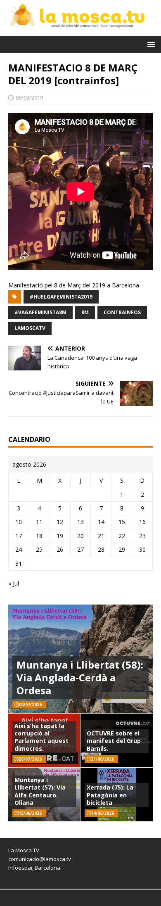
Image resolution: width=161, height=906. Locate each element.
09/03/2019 (29, 97)
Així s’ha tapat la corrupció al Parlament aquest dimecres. (41, 737)
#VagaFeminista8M (40, 312)
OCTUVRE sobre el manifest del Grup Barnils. (114, 740)
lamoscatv (29, 328)
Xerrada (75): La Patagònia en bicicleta (110, 794)
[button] (149, 44)
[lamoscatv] (80, 31)
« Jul (13, 583)
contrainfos (122, 312)
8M (85, 312)
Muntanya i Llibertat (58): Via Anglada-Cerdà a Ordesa (80, 677)
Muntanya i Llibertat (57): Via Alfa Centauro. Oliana (40, 791)
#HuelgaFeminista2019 (61, 296)
